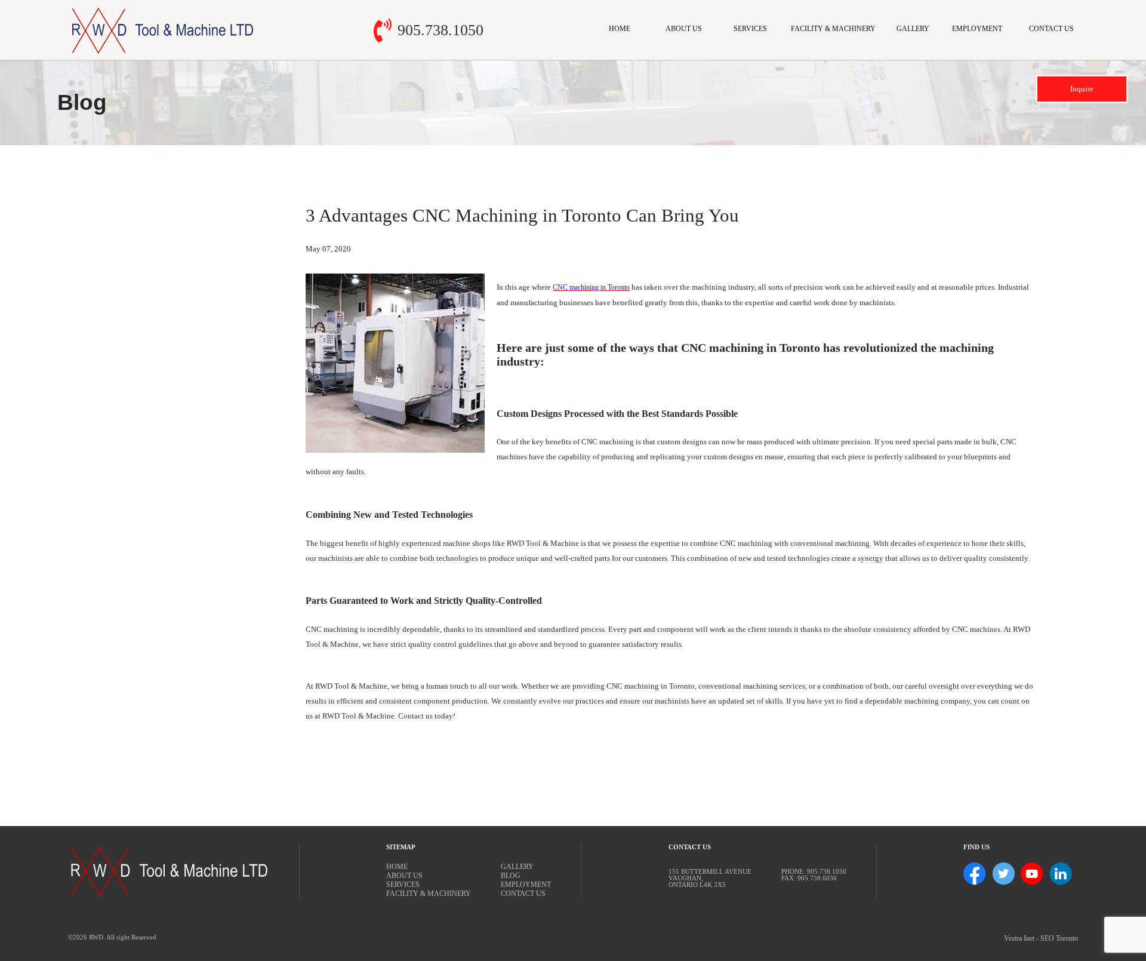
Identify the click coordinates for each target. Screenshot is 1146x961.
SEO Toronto (1059, 938)
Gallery (913, 28)
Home (619, 28)
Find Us (976, 847)
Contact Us (1051, 28)
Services (750, 28)
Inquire (1081, 88)
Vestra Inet (1019, 938)
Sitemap (400, 847)
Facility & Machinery (833, 28)
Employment (977, 28)
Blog (510, 875)
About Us (684, 28)
